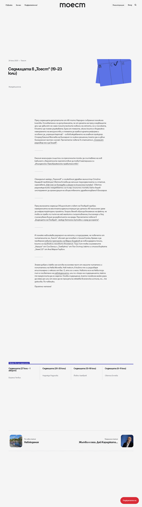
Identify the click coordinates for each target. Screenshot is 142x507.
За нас (18, 5)
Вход (130, 5)
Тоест (23, 61)
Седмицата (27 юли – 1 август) (19, 369)
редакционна (15, 87)
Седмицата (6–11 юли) (115, 368)
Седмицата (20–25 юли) (54, 368)
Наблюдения (31, 442)
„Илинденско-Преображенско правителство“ (56, 164)
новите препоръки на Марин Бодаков (62, 241)
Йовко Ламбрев (80, 376)
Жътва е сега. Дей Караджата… (98, 442)
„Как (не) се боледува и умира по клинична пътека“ (69, 185)
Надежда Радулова (50, 376)
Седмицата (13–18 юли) (85, 368)
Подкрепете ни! (31, 5)
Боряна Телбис (15, 378)
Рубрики (9, 5)
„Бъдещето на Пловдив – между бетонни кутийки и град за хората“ (67, 220)
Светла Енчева (111, 376)
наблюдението (61, 273)
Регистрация (118, 5)
